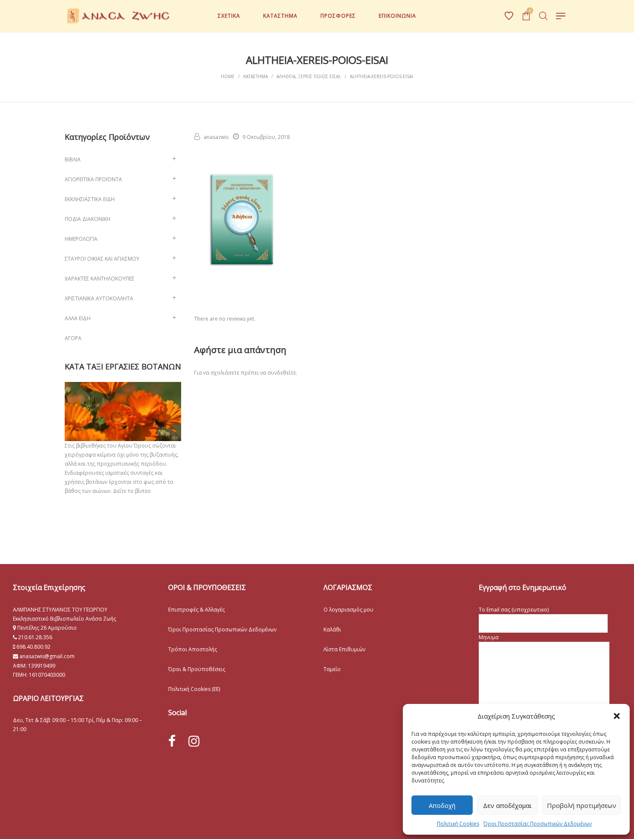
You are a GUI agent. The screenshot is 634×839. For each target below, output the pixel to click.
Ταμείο (332, 669)
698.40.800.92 (32, 646)
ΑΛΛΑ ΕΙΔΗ (78, 318)
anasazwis (216, 137)
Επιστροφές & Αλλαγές (196, 609)
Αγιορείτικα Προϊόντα (93, 179)
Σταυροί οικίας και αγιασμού (102, 258)
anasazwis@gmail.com (46, 656)
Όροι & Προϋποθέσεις (196, 669)
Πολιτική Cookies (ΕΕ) (194, 689)
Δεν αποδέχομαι (507, 805)
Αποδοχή (442, 805)
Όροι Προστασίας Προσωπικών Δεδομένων (537, 823)
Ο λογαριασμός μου (348, 609)
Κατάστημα (255, 76)
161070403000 (47, 674)
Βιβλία (73, 159)
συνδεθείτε (281, 372)
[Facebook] (172, 741)
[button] (616, 716)
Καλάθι (332, 629)
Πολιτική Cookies (458, 823)
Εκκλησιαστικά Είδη (90, 199)
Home (228, 76)
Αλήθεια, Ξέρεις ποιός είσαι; (308, 76)
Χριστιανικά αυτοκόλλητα (99, 298)
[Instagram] (194, 741)
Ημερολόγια (81, 239)
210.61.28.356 (35, 637)
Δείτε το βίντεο (132, 491)
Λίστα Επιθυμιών (344, 649)
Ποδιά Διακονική (87, 219)
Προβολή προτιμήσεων (581, 805)
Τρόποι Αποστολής (192, 649)
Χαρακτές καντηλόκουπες (100, 278)
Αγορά (73, 338)
